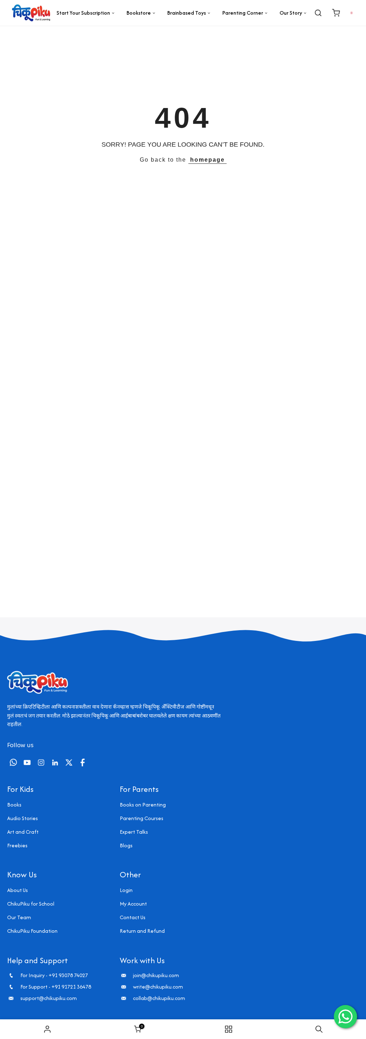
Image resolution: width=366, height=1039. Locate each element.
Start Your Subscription (83, 12)
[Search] (318, 13)
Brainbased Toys (186, 12)
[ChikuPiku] (31, 13)
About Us (17, 890)
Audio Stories (22, 818)
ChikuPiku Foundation (32, 931)
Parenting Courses (141, 818)
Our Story (291, 12)
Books (14, 804)
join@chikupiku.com (156, 975)
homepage (207, 160)
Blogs (126, 845)
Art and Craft (23, 831)
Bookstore (139, 12)
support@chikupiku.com (48, 998)
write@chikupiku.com (158, 987)
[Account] (351, 13)
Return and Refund (142, 931)
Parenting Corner (242, 12)
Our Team (19, 917)
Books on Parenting (143, 804)
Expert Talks (134, 831)
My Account (133, 903)
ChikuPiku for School (30, 903)
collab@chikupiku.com (159, 998)
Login (126, 890)
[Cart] (336, 13)
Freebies (17, 845)
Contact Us (132, 917)
